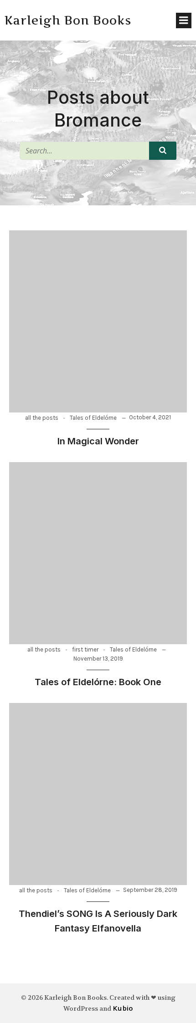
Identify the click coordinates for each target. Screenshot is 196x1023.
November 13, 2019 (98, 658)
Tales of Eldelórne (93, 417)
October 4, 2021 (150, 417)
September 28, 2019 (150, 889)
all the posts (41, 417)
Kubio (123, 1008)
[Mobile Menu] (183, 20)
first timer (85, 649)
